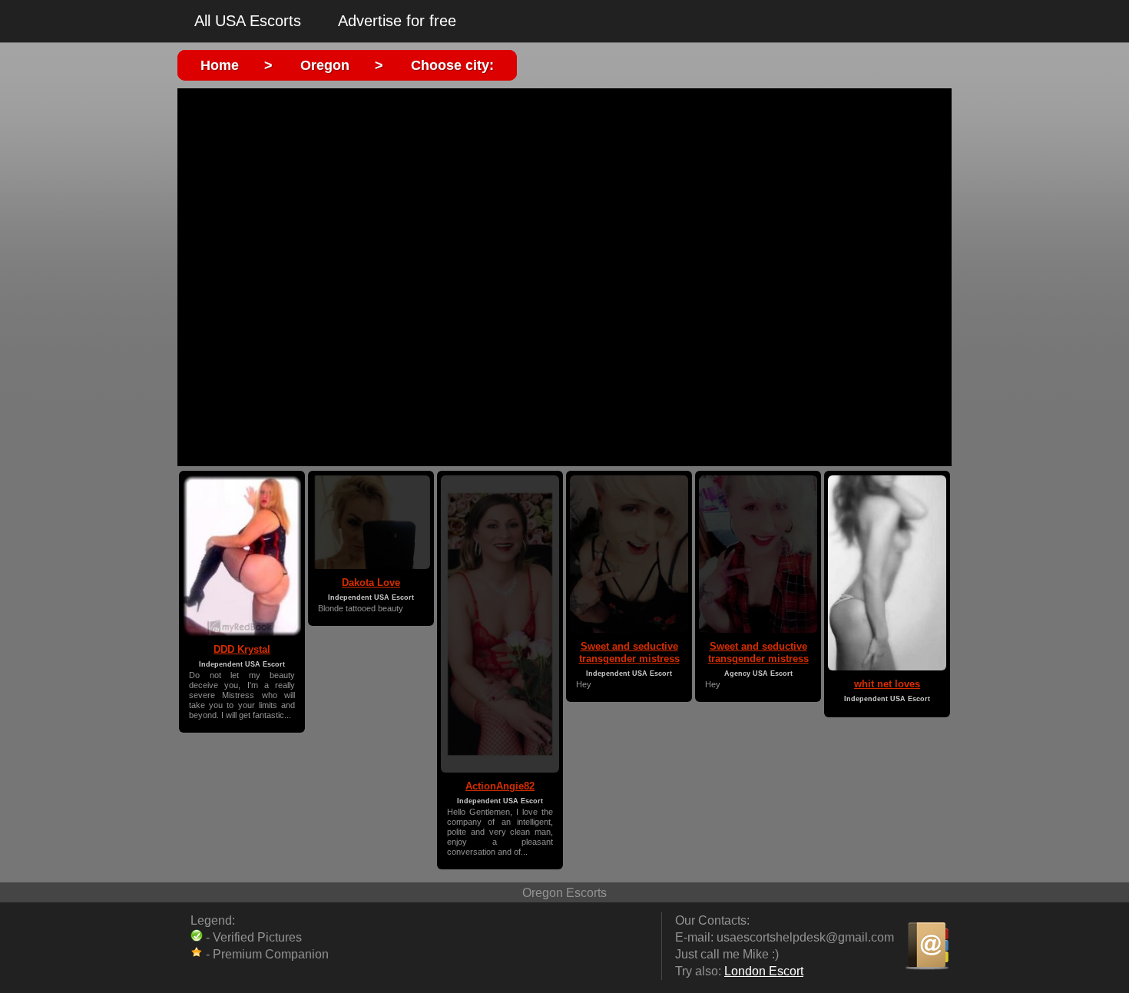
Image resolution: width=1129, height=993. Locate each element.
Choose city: (452, 65)
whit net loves (887, 684)
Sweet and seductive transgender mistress (629, 652)
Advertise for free (397, 20)
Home (219, 65)
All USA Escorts (247, 20)
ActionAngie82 (500, 786)
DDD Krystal (242, 649)
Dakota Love (371, 582)
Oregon (324, 65)
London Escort (763, 971)
